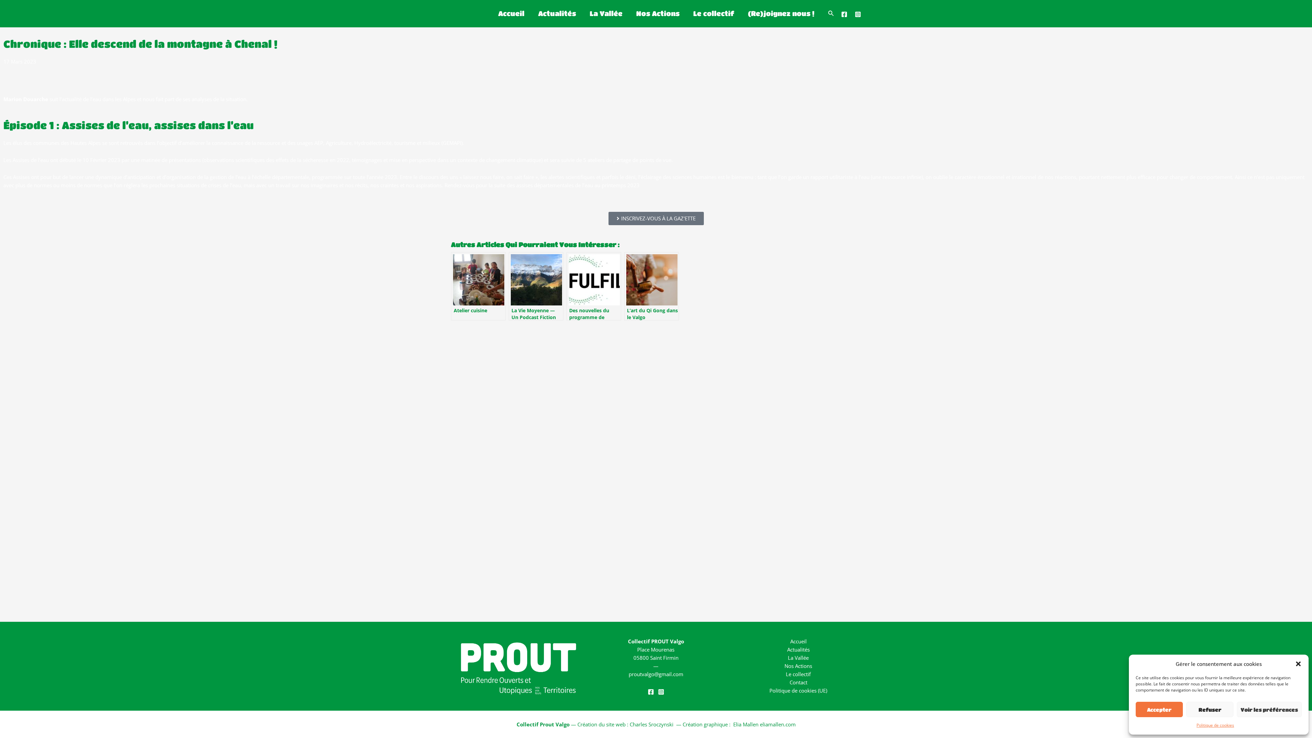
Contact (798, 682)
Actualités (557, 13)
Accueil (511, 13)
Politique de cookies (1215, 725)
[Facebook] (844, 14)
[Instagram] (858, 14)
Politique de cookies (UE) (798, 690)
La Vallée (606, 13)
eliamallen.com (778, 724)
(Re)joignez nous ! (781, 13)
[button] (1298, 663)
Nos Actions (658, 13)
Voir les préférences (1269, 710)
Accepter (1159, 710)
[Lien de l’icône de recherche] (831, 13)
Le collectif (713, 13)
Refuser (1210, 710)
